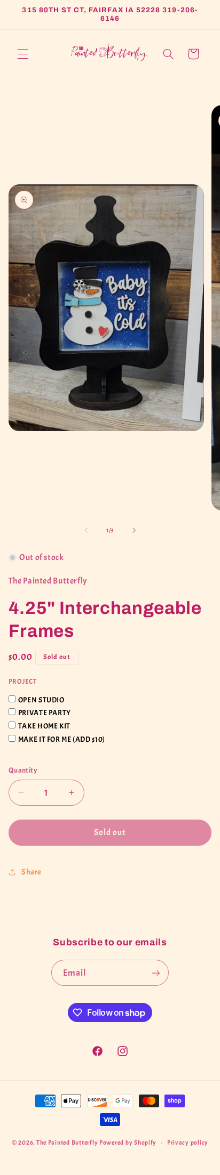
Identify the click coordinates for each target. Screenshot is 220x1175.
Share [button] (31, 872)
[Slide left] (86, 530)
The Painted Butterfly (67, 1143)
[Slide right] (134, 530)
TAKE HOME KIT (44, 726)
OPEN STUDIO (41, 699)
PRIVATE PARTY (44, 712)
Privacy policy (187, 1143)
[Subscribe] (156, 973)
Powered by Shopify (127, 1143)
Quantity (23, 770)
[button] (22, 54)
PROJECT (22, 681)
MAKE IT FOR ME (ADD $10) (61, 739)
